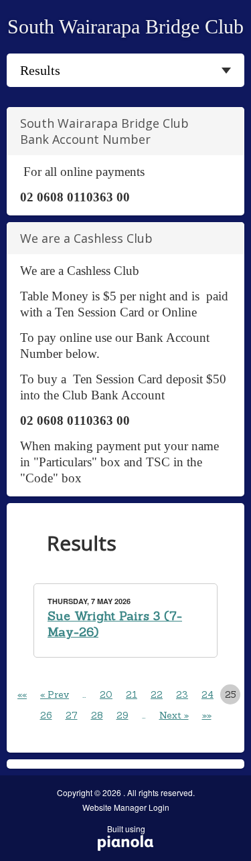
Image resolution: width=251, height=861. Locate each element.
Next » (174, 715)
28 (97, 715)
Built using (121, 833)
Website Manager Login (125, 807)
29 (122, 715)
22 (157, 694)
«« (22, 694)
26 (46, 715)
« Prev (54, 694)
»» (207, 715)
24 (207, 694)
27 (72, 715)
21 (131, 694)
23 (182, 694)
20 (106, 694)
